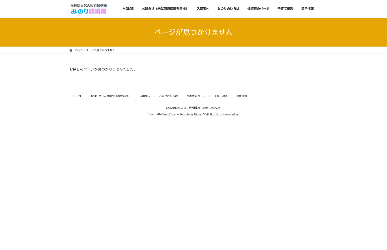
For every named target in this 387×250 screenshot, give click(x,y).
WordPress (169, 114)
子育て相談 (221, 96)
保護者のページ (196, 96)
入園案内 (145, 96)
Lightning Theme (192, 114)
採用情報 (241, 96)
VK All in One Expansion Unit (222, 114)
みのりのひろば (168, 96)
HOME (77, 96)
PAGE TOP (374, 238)
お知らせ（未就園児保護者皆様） (110, 96)
